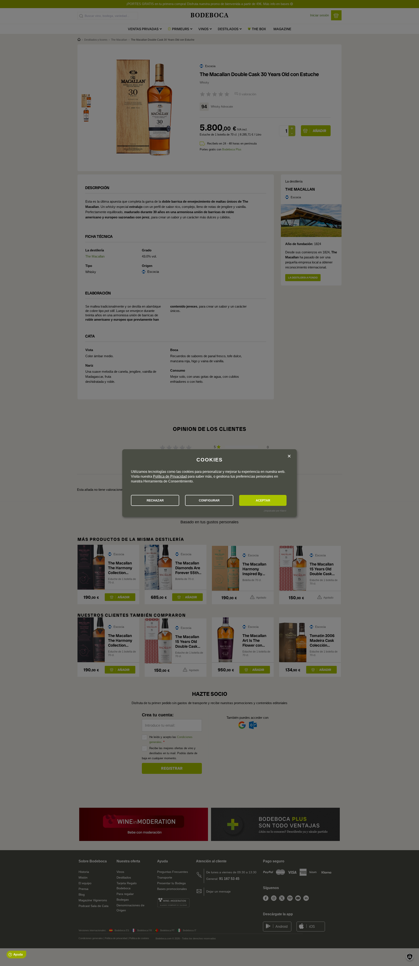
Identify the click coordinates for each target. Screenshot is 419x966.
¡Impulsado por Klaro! (275, 510)
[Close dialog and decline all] (289, 456)
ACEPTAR (263, 500)
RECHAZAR (155, 500)
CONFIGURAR (209, 500)
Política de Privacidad (170, 476)
